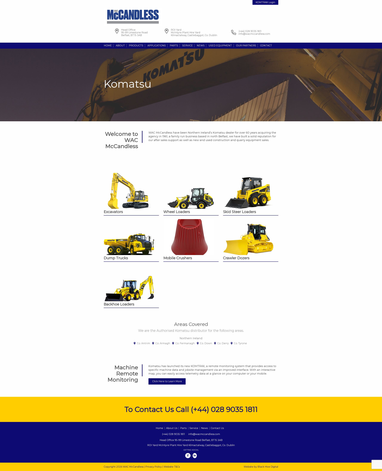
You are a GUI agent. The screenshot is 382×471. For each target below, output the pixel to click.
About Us (171, 428)
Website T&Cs (172, 466)
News (201, 45)
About (120, 45)
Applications (156, 45)
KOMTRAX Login (265, 2)
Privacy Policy (153, 466)
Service (187, 45)
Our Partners (246, 45)
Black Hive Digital (268, 466)
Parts (174, 45)
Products (136, 45)
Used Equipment (220, 45)
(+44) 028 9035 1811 (173, 434)
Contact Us (217, 428)
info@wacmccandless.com (254, 33)
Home (108, 45)
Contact (266, 45)
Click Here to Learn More (167, 381)
